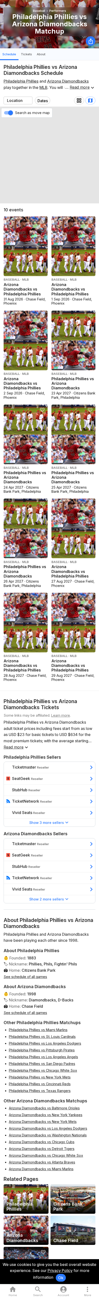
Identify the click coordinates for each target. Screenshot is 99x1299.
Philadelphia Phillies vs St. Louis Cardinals (42, 1037)
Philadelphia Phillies (21, 81)
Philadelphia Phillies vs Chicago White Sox (43, 1070)
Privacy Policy (60, 1270)
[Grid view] (79, 100)
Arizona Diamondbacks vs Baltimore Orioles (44, 1108)
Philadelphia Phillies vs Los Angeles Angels (43, 1057)
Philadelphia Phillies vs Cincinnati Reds (40, 1084)
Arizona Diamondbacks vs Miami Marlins (41, 1169)
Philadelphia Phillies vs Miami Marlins (38, 1030)
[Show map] (90, 100)
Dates (42, 100)
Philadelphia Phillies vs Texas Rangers (40, 1091)
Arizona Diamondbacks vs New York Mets (43, 1122)
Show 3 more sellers (46, 823)
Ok (60, 1277)
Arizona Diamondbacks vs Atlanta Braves (42, 1162)
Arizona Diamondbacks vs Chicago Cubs (41, 1142)
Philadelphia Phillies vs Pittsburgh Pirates (42, 1050)
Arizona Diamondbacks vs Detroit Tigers (41, 1149)
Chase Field (32, 1006)
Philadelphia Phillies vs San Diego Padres (42, 1064)
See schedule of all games (25, 977)
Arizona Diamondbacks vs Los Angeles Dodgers (48, 1128)
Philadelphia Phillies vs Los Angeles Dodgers (45, 1043)
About (41, 54)
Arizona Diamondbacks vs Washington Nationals (48, 1135)
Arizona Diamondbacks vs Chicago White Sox (46, 1155)
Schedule (9, 54)
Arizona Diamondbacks (68, 81)
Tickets (26, 54)
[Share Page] (90, 41)
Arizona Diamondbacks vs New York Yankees (45, 1115)
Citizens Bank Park (39, 970)
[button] (87, 1291)
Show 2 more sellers (46, 899)
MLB (43, 87)
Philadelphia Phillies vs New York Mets (40, 1077)
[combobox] (18, 100)
